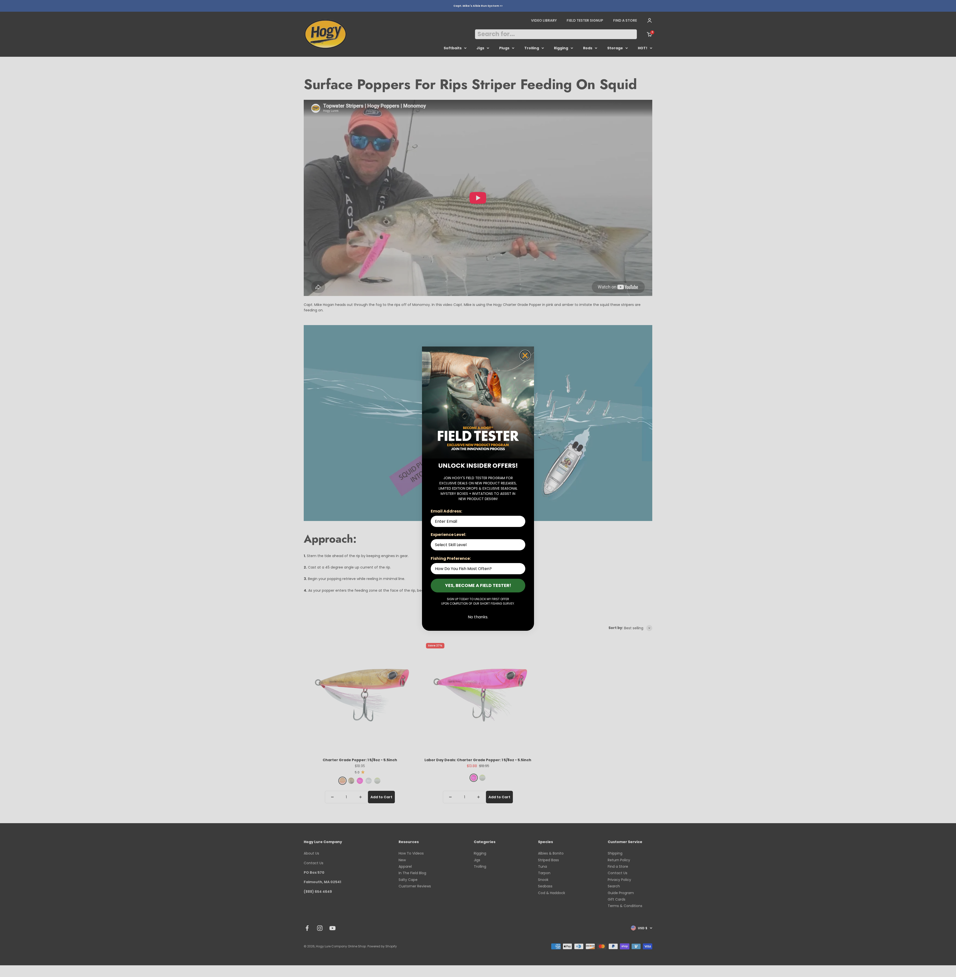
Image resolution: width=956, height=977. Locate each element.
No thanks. (478, 617)
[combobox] (476, 544)
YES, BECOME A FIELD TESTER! (478, 585)
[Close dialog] (525, 355)
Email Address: (446, 511)
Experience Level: (448, 534)
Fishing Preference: (451, 558)
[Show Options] (520, 544)
